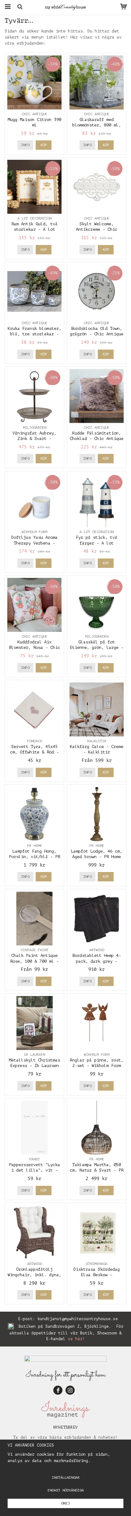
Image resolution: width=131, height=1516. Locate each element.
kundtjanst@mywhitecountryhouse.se (77, 1318)
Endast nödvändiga (66, 1490)
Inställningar (66, 1477)
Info (25, 145)
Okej (65, 1503)
